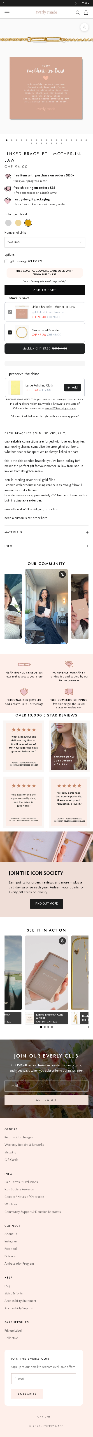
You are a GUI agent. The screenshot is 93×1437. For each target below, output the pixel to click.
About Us (11, 1234)
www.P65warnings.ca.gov (60, 408)
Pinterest (10, 1256)
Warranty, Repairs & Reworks (24, 1145)
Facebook (11, 1249)
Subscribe (27, 1393)
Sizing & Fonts (14, 1293)
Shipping (10, 1152)
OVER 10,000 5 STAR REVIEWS (46, 715)
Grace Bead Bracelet (46, 330)
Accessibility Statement (20, 1301)
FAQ (7, 1286)
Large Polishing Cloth (39, 385)
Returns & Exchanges (19, 1138)
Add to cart (44, 290)
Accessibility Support (19, 1308)
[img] (69, 746)
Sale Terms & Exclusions (21, 1182)
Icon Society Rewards (19, 1189)
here (56, 509)
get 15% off (46, 1099)
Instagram (11, 1241)
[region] (46, 76)
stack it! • (45, 348)
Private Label (13, 1331)
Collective (11, 1338)
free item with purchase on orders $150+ (44, 175)
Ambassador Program (19, 1264)
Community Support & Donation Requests (33, 1212)
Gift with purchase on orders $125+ (39, 3)
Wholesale (12, 1204)
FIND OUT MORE (46, 903)
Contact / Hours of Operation (24, 1197)
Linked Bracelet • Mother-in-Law (53, 307)
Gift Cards (11, 1160)
